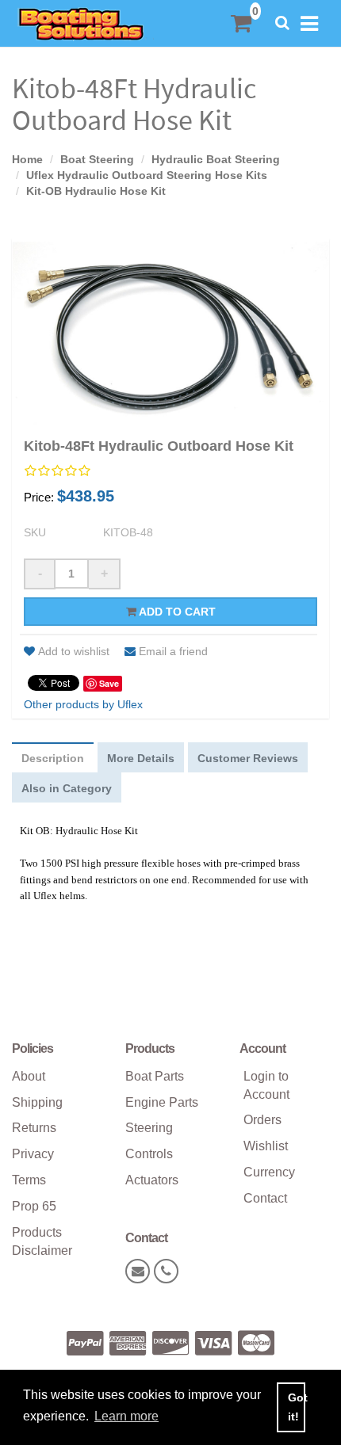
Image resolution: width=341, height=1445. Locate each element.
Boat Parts (154, 1076)
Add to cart (176, 611)
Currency (269, 1172)
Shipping (37, 1102)
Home (27, 159)
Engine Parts (161, 1102)
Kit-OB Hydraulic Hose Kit (96, 191)
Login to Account (266, 1085)
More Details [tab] (140, 758)
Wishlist (265, 1146)
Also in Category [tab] (66, 788)
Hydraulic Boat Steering (215, 159)
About (28, 1076)
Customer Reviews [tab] (247, 758)
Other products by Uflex (83, 704)
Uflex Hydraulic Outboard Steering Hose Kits (146, 175)
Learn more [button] (126, 1416)
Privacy (33, 1154)
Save (109, 683)
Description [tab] (52, 758)
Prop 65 (34, 1206)
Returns (34, 1127)
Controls (149, 1154)
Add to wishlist (73, 651)
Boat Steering (97, 159)
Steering (149, 1127)
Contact (265, 1198)
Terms (29, 1180)
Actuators (151, 1180)
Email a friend (173, 651)
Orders (262, 1120)
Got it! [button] (296, 1407)
